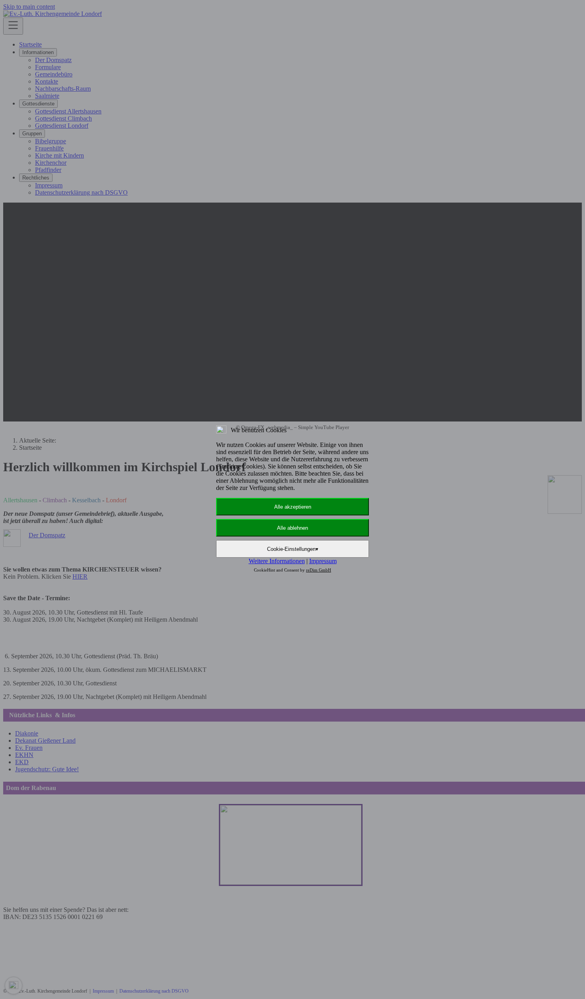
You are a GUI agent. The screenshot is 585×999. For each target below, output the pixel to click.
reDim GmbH (318, 570)
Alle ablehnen (292, 528)
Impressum (323, 561)
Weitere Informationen (277, 561)
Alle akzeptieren (292, 507)
